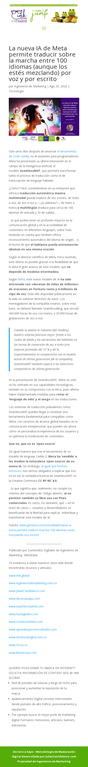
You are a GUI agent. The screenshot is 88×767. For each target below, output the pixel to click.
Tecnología (16, 91)
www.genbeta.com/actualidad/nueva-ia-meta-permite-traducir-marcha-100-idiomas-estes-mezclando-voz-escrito (42, 530)
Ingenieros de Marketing (30, 86)
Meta (21, 279)
